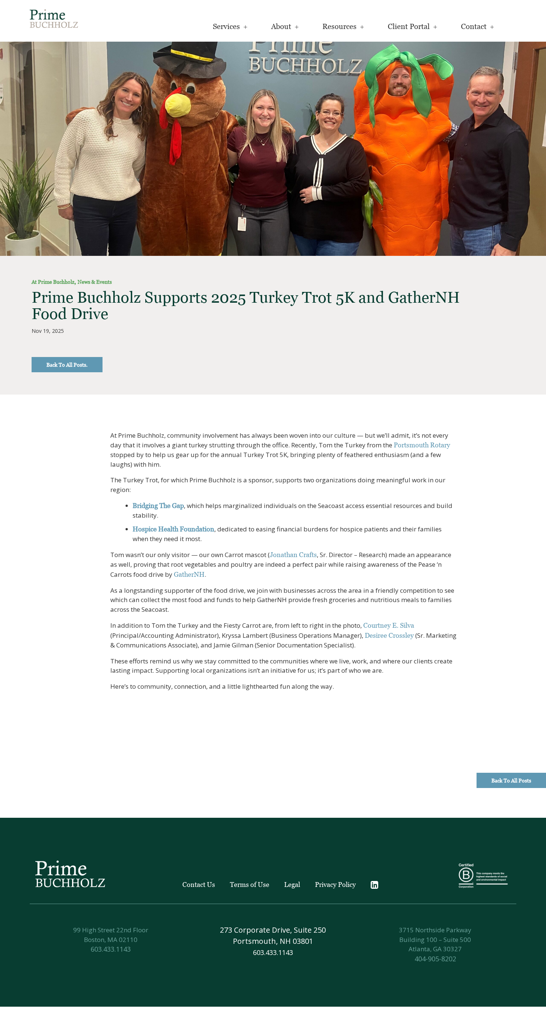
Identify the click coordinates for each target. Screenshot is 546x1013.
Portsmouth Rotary (422, 445)
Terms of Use (249, 884)
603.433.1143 (111, 949)
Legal (292, 884)
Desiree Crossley (389, 635)
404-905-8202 (435, 958)
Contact (474, 26)
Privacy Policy (335, 884)
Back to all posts (511, 780)
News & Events (95, 282)
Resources (339, 26)
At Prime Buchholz (53, 282)
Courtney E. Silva (388, 625)
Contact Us (198, 884)
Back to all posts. (67, 364)
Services (226, 26)
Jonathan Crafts (293, 555)
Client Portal (409, 26)
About (281, 26)
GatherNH (189, 574)
